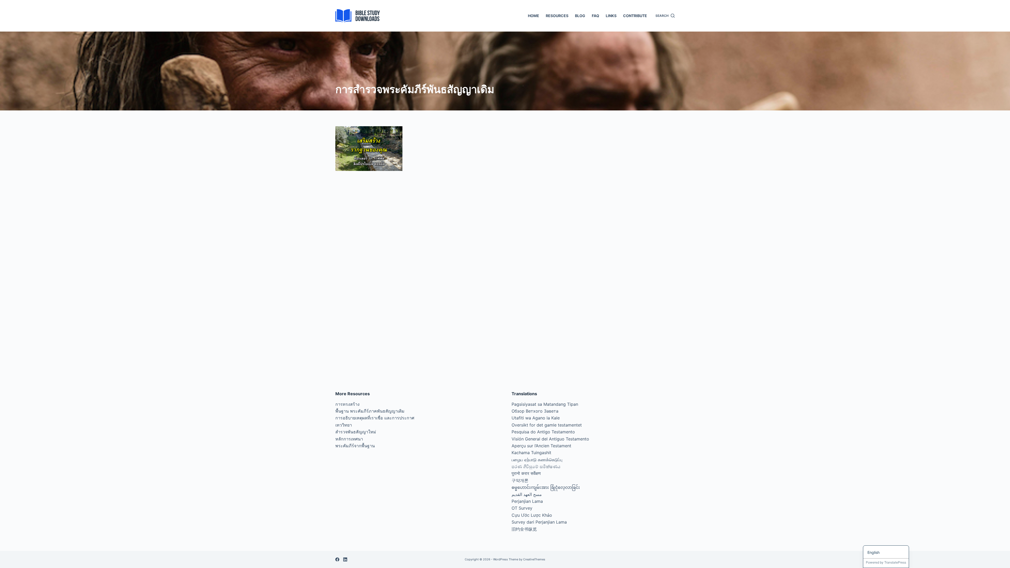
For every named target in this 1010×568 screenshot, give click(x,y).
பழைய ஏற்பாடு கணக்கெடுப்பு (537, 459)
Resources (557, 15)
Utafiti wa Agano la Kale (536, 417)
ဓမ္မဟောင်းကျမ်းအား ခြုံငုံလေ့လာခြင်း (546, 487)
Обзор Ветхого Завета (535, 411)
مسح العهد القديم (527, 494)
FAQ (595, 15)
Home (533, 15)
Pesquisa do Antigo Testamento (543, 431)
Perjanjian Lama (527, 501)
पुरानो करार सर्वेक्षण (526, 473)
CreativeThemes (534, 559)
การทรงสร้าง (347, 404)
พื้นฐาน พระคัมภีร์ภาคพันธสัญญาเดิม (370, 411)
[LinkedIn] (345, 559)
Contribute (635, 15)
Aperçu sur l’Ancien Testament (541, 445)
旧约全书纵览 (524, 529)
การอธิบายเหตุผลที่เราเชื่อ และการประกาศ (374, 417)
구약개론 (520, 480)
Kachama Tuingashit (531, 452)
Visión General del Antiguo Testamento (550, 439)
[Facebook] (337, 559)
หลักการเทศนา (349, 439)
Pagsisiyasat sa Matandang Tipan (545, 404)
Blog (580, 15)
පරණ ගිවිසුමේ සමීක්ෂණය (536, 466)
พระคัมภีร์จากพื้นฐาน (355, 445)
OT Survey (522, 508)
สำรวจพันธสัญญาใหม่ (355, 431)
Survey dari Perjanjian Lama (539, 522)
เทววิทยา (343, 425)
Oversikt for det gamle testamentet (547, 425)
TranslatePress (895, 562)
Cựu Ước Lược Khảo (532, 515)
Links (611, 15)
